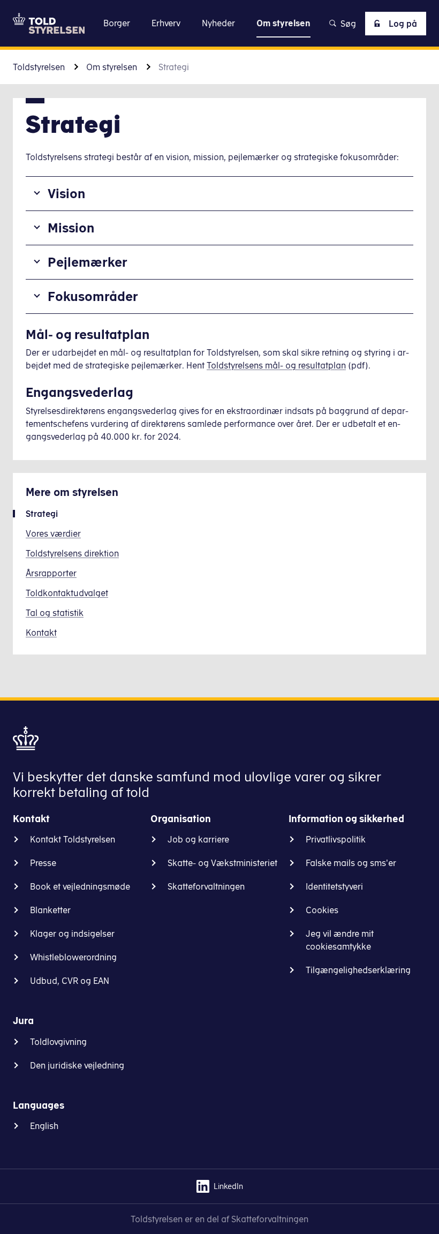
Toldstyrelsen (39, 67)
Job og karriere (198, 839)
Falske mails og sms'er (351, 863)
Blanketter (50, 910)
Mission (71, 227)
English (44, 1126)
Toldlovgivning (58, 1042)
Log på (403, 23)
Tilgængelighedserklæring (358, 970)
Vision (66, 193)
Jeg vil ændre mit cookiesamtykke (340, 940)
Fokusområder (93, 296)
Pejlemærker (87, 261)
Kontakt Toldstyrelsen (72, 839)
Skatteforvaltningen (206, 886)
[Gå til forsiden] (49, 23)
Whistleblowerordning (73, 957)
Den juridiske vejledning (77, 1065)
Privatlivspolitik (336, 839)
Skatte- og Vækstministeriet (222, 863)
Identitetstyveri (334, 886)
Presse (43, 863)
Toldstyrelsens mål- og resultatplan (276, 365)
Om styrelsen (111, 67)
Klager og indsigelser (72, 933)
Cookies (322, 910)
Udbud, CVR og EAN (69, 980)
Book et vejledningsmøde (80, 886)
